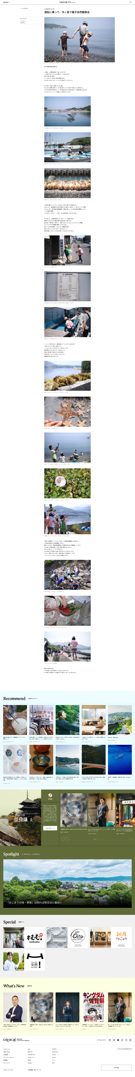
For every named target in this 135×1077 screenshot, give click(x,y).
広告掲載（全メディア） (35, 1070)
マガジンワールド (8, 1070)
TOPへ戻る (116, 1067)
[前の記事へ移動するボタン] (63, 838)
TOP (21, 8)
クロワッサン (31, 1057)
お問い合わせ (6, 1052)
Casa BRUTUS (31, 1054)
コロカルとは (6, 1049)
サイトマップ (6, 1063)
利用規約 (5, 1060)
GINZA (29, 1060)
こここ (54, 1060)
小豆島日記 (49, 9)
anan (29, 1049)
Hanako (30, 1063)
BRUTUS (30, 1052)
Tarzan (54, 1054)
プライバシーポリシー (9, 1057)
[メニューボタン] (131, 2)
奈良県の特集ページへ (50, 828)
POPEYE (54, 1049)
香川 (23, 22)
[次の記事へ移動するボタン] (67, 838)
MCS (53, 1063)
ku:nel (53, 1057)
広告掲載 (5, 1054)
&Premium (55, 1052)
